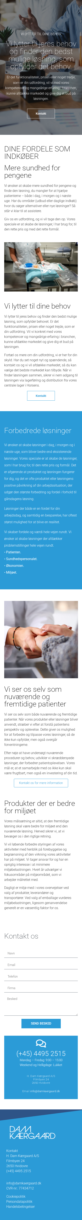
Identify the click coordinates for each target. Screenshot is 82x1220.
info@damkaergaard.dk (45, 1091)
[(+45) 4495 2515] (41, 1043)
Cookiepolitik (15, 1197)
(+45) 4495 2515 (41, 1054)
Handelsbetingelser (20, 1207)
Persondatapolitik (19, 1202)
